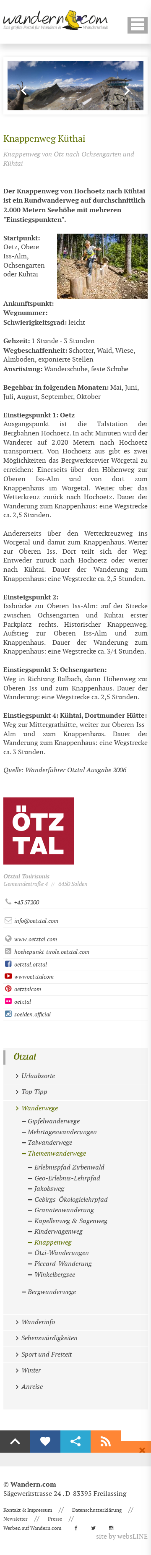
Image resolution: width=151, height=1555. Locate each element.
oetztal (22, 1001)
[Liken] (45, 1441)
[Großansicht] (102, 266)
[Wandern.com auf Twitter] (96, 1528)
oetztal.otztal (30, 964)
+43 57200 (26, 902)
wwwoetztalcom (33, 976)
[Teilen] (75, 1441)
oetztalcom (27, 989)
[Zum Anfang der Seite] (15, 1441)
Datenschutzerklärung (97, 1510)
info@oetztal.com (35, 921)
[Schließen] (142, 1450)
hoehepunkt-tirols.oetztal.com (51, 952)
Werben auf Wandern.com (32, 1528)
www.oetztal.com (35, 939)
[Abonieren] (106, 1441)
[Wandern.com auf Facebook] (79, 1528)
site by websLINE (122, 1537)
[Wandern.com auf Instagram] (113, 1528)
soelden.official (32, 1014)
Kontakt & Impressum (27, 1510)
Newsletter (15, 1519)
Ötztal (24, 1057)
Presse (55, 1519)
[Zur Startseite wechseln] (55, 20)
